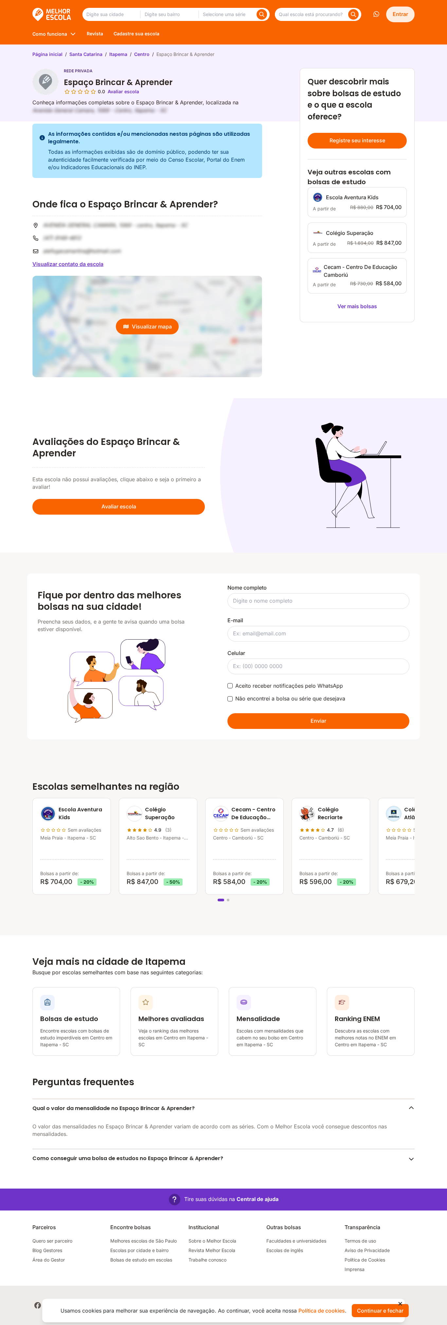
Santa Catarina (85, 54)
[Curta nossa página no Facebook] (37, 1305)
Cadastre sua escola (136, 33)
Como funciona (49, 34)
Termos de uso (360, 1241)
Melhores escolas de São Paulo (143, 1241)
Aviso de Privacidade (367, 1250)
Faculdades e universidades (296, 1241)
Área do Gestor (48, 1260)
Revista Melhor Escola (211, 1250)
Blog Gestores (47, 1250)
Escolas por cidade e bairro (139, 1250)
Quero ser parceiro (52, 1241)
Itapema (118, 54)
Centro (142, 54)
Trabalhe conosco (207, 1260)
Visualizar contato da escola (67, 264)
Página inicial (47, 54)
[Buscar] (262, 14)
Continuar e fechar (380, 1310)
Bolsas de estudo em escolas (141, 1260)
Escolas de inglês (284, 1250)
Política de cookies (321, 1310)
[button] (223, 1199)
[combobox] (111, 14)
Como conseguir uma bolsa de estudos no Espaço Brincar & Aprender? (127, 1158)
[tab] (221, 900)
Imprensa (355, 1269)
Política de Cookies (365, 1260)
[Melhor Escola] (52, 14)
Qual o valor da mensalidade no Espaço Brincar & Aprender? (113, 1108)
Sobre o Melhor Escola (212, 1241)
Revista (95, 33)
